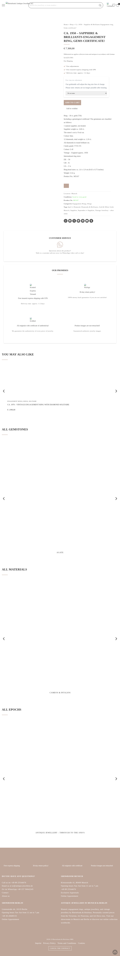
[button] (70, 108)
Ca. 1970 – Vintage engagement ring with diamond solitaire (38, 405)
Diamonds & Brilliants (89, 207)
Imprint (38, 943)
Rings (89, 204)
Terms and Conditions (67, 943)
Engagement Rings (79, 204)
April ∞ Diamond (74, 207)
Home (66, 24)
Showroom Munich (72, 876)
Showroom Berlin (12, 903)
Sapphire (73, 210)
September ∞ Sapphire (86, 210)
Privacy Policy (49, 943)
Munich (66, 210)
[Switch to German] (108, 5)
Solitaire (33, 401)
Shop (72, 24)
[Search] (100, 5)
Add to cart (72, 103)
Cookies (81, 943)
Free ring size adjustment (74, 80)
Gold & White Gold (106, 207)
